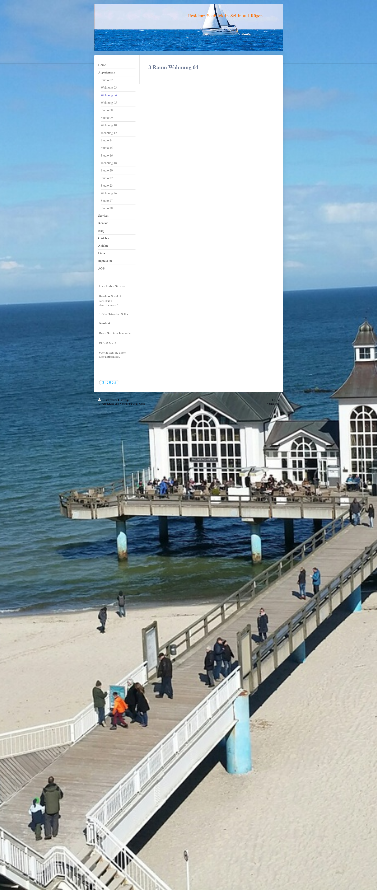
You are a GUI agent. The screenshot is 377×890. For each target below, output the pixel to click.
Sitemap (124, 400)
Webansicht (272, 403)
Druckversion (110, 400)
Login (275, 400)
